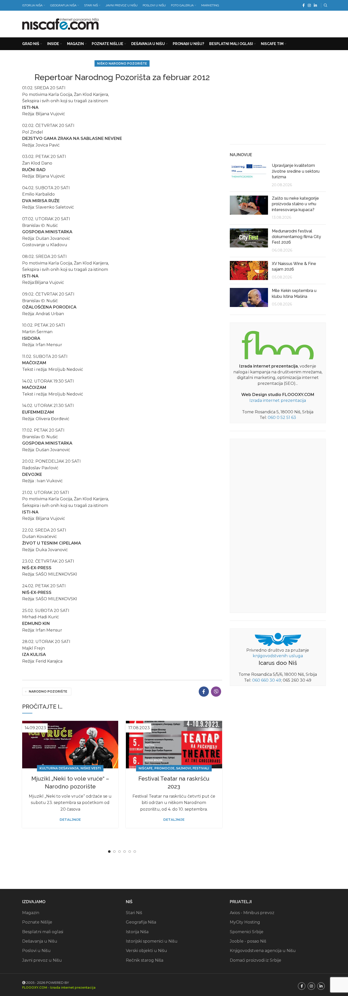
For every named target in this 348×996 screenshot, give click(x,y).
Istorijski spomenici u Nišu (152, 941)
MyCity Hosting (245, 922)
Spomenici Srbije (246, 931)
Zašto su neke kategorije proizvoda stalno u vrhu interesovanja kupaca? (295, 204)
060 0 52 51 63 (282, 417)
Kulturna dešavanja (59, 768)
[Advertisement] (233, 22)
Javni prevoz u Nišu (42, 960)
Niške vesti (91, 768)
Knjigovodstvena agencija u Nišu (263, 950)
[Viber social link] (216, 691)
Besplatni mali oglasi (42, 931)
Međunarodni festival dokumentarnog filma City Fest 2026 (296, 237)
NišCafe (146, 768)
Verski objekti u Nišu (146, 950)
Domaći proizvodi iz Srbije (255, 960)
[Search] (324, 5)
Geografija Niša (141, 922)
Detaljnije (70, 819)
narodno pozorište (48, 691)
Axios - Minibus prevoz (252, 912)
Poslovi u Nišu (36, 950)
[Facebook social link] (303, 5)
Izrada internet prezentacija (277, 400)
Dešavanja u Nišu (39, 941)
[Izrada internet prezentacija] (277, 344)
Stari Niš (134, 912)
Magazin (30, 912)
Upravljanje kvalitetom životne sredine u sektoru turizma (295, 171)
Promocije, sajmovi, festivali (181, 768)
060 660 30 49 (266, 680)
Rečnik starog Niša (144, 960)
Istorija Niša (137, 931)
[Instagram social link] (309, 5)
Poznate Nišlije (37, 922)
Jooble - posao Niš (248, 941)
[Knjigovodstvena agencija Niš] (277, 639)
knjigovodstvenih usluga (278, 655)
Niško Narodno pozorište (122, 63)
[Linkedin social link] (315, 5)
